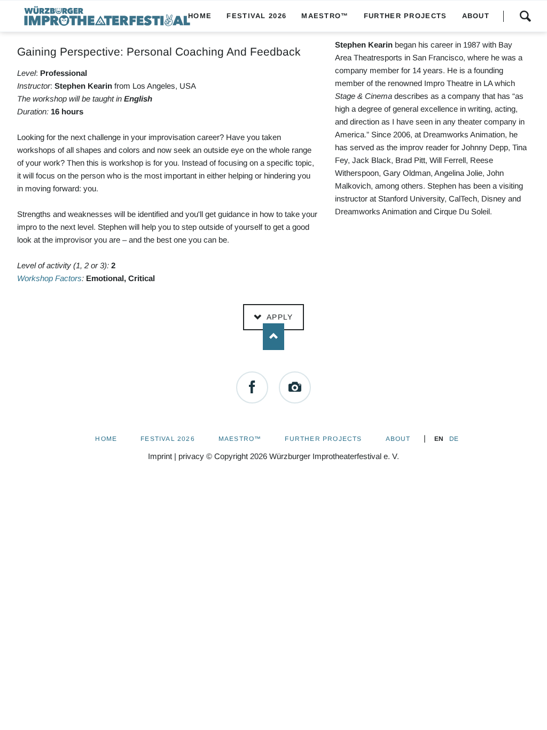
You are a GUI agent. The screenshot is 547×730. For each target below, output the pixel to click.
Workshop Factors (49, 278)
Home (106, 438)
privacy (191, 456)
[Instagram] (295, 387)
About (398, 438)
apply (278, 317)
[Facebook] (252, 387)
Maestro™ (240, 438)
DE (453, 438)
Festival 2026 (167, 438)
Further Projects (323, 438)
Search (525, 16)
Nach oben (273, 336)
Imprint (160, 456)
